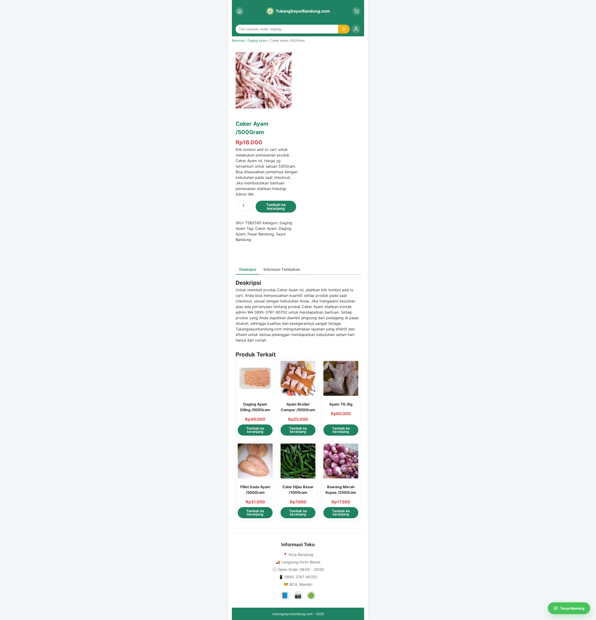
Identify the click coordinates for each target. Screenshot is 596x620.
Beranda (238, 40)
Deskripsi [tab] (247, 269)
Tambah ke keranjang (276, 206)
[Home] (239, 11)
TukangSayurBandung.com (303, 11)
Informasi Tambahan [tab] (282, 269)
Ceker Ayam (266, 228)
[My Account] (356, 29)
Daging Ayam (257, 40)
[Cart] (356, 11)
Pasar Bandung (260, 234)
